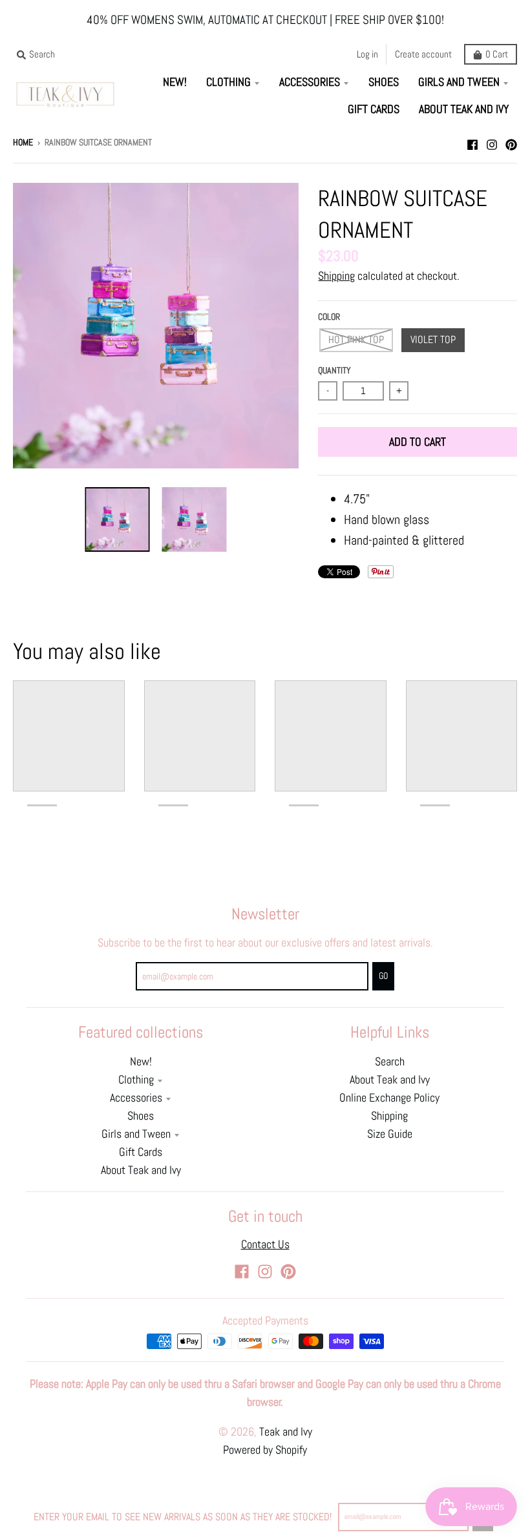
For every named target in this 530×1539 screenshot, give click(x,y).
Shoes (140, 1116)
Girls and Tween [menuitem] (459, 82)
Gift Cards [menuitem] (373, 109)
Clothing (136, 1080)
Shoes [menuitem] (383, 82)
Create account (423, 54)
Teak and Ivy (285, 1432)
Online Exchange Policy (389, 1098)
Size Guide (389, 1134)
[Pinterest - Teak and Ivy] (511, 141)
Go (383, 975)
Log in (367, 54)
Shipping (336, 276)
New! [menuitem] (175, 82)
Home (23, 142)
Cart (496, 54)
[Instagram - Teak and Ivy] (492, 141)
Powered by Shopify (265, 1450)
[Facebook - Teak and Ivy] (472, 141)
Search (390, 1061)
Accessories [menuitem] (309, 82)
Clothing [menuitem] (228, 82)
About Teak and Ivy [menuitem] (464, 109)
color (329, 316)
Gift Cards (140, 1152)
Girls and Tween (136, 1134)
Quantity (334, 370)
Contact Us (265, 1244)
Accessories (136, 1098)
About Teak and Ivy (141, 1170)
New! (141, 1061)
